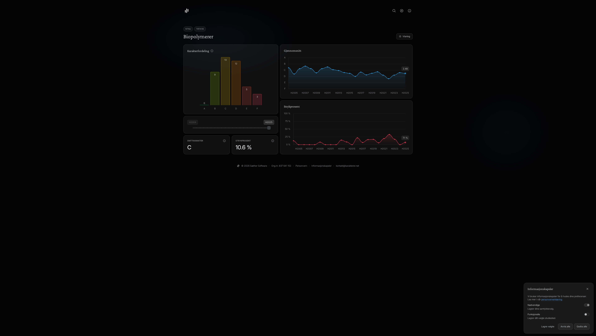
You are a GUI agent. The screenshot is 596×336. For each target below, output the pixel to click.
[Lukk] (587, 289)
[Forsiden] (186, 10)
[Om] (409, 10)
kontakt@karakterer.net (347, 165)
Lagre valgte (547, 326)
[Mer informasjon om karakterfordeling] (211, 50)
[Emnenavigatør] (401, 10)
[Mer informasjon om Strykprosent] (272, 140)
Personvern (301, 165)
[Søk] (394, 11)
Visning (406, 36)
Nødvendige (534, 305)
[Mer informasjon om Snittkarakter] (224, 140)
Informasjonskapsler (321, 165)
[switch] (587, 314)
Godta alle (582, 326)
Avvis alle (565, 326)
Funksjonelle (534, 314)
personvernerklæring (551, 299)
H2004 (192, 122)
